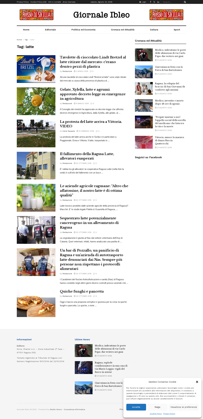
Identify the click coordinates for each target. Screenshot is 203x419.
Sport (177, 29)
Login (143, 2)
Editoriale (50, 29)
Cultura (154, 29)
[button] (197, 381)
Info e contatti (54, 2)
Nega (157, 407)
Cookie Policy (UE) (38, 2)
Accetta (136, 407)
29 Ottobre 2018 (83, 296)
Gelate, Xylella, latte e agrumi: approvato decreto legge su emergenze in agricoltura (92, 94)
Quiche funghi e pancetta (82, 291)
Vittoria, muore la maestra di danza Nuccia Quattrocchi (169, 140)
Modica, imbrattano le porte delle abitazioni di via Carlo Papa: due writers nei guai (170, 53)
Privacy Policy (169, 414)
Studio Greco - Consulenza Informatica (67, 409)
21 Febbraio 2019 (86, 131)
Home (26, 29)
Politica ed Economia (83, 29)
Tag (26, 40)
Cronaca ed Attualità (122, 29)
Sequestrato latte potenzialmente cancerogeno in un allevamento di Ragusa (89, 222)
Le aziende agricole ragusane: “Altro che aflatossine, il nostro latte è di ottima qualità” (94, 190)
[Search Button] (184, 2)
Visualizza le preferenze (183, 407)
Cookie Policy (156, 414)
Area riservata (69, 2)
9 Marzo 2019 (82, 103)
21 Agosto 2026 (164, 60)
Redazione (67, 71)
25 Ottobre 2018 (83, 163)
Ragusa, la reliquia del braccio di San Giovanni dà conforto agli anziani (170, 86)
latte (32, 40)
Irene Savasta (69, 131)
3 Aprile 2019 (81, 71)
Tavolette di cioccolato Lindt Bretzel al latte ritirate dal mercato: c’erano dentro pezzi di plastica (93, 62)
